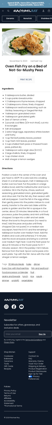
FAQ (30, 358)
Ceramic (10, 18)
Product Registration (38, 368)
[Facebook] (14, 306)
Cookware (8, 356)
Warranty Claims (36, 361)
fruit (32, 272)
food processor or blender (15, 272)
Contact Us (34, 356)
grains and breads (11, 276)
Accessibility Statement (9, 402)
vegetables (27, 280)
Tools (6, 363)
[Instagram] (6, 306)
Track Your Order (36, 363)
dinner (37, 264)
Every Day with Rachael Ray (15, 268)
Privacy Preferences (34, 377)
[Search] (8, 11)
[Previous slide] (3, 4)
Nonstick (27, 18)
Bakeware (8, 358)
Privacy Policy (10, 390)
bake (28, 264)
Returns (7, 395)
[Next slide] (49, 4)
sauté (39, 276)
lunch (25, 276)
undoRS (15, 280)
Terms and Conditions (33, 340)
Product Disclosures (37, 371)
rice (32, 276)
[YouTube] (21, 306)
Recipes (7, 368)
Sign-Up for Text (35, 374)
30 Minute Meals (16, 264)
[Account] (43, 11)
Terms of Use (10, 393)
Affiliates (7, 398)
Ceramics (8, 361)
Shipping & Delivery (37, 366)
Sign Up (42, 334)
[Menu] (3, 11)
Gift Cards (8, 366)
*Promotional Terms (13, 406)
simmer (5, 280)
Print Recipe (26, 79)
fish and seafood (39, 268)
